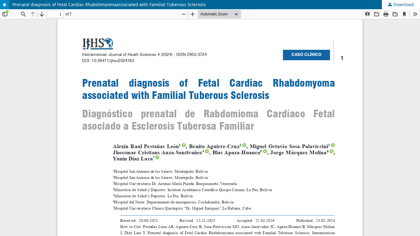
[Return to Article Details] (4, 4)
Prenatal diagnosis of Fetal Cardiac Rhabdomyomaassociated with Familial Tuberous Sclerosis (109, 4)
